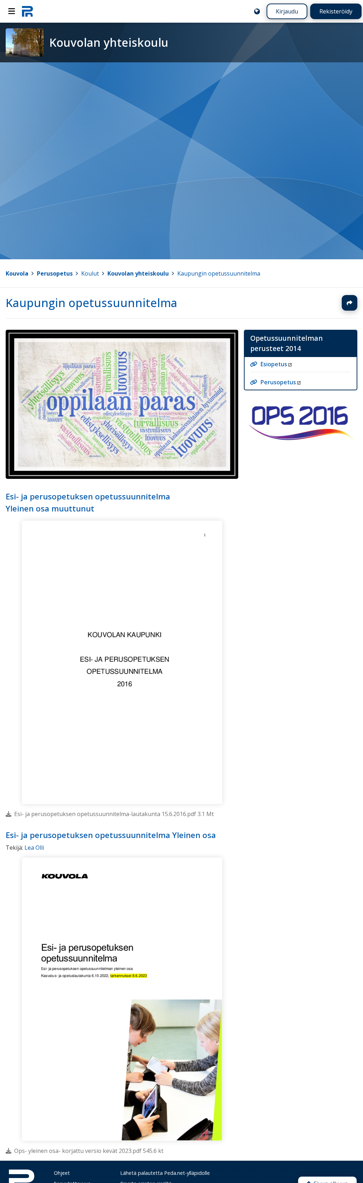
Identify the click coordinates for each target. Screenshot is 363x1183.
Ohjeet (62, 1173)
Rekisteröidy (335, 11)
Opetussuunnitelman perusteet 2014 (286, 343)
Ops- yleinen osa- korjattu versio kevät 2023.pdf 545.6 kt (88, 1151)
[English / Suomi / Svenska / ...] (257, 11)
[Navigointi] (12, 11)
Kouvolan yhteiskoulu (138, 273)
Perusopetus (55, 273)
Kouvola (17, 273)
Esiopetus (273, 364)
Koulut (90, 273)
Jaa (349, 303)
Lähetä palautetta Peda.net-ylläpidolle (165, 1173)
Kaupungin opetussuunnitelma (218, 273)
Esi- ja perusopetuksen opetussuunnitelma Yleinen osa (111, 835)
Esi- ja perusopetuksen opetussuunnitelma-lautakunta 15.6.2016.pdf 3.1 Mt (114, 813)
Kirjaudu (287, 11)
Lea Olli (34, 847)
